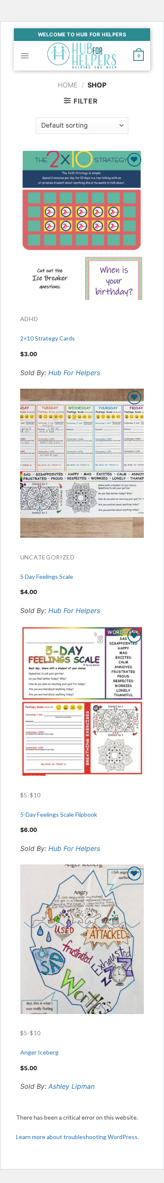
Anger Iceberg (39, 1052)
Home (68, 85)
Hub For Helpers (74, 372)
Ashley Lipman (71, 1086)
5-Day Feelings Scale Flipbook (58, 814)
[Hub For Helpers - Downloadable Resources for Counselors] (82, 55)
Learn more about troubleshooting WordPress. (77, 1136)
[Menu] (24, 55)
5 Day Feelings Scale (46, 576)
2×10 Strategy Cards (47, 338)
